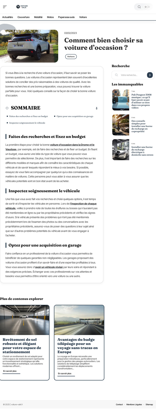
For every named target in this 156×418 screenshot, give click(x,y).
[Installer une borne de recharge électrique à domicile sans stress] (120, 149)
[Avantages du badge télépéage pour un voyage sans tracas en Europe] (79, 320)
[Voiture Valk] (22, 7)
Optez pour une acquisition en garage (75, 116)
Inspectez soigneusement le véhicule (27, 122)
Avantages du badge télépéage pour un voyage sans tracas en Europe (77, 345)
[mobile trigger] (5, 7)
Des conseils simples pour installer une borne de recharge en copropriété (141, 126)
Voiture (71, 56)
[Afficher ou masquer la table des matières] (69, 108)
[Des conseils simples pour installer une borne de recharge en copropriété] (120, 124)
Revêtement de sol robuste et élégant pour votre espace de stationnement (22, 345)
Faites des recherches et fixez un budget (28, 116)
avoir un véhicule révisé (49, 267)
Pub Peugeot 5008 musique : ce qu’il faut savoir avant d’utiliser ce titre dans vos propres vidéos (141, 101)
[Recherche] (139, 7)
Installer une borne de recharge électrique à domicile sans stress (142, 151)
